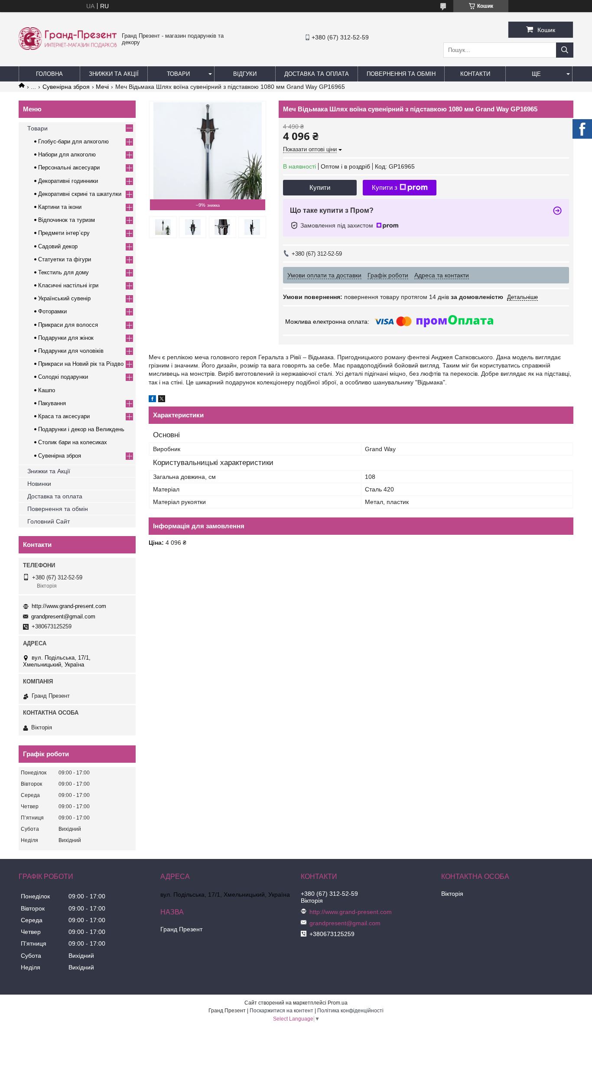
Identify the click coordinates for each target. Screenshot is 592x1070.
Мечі (102, 86)
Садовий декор (58, 246)
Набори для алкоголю (67, 154)
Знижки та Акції (114, 74)
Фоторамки (52, 311)
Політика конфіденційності (350, 1011)
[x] (161, 400)
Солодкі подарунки (63, 377)
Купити (319, 187)
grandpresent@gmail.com (63, 616)
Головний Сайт (48, 521)
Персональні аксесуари (69, 167)
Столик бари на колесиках (72, 442)
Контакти (475, 74)
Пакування (52, 403)
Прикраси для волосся (68, 325)
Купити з (384, 187)
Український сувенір (64, 298)
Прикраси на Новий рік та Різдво (81, 364)
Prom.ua (338, 1003)
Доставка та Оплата (316, 74)
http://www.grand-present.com (69, 606)
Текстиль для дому (63, 272)
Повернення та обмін (401, 74)
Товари (178, 74)
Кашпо (46, 390)
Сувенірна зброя (66, 86)
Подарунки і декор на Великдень (81, 429)
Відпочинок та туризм (66, 220)
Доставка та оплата (54, 496)
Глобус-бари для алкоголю (73, 141)
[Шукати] (564, 50)
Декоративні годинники (68, 181)
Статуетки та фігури (64, 259)
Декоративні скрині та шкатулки (79, 194)
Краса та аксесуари (64, 416)
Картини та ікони (59, 207)
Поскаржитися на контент (281, 1011)
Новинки (39, 483)
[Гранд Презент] (68, 47)
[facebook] (152, 400)
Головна (49, 74)
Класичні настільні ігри (68, 285)
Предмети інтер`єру (64, 233)
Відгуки (245, 74)
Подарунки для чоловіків (71, 351)
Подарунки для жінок (66, 338)
